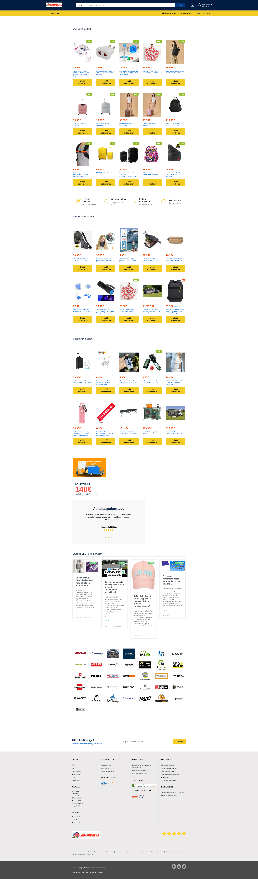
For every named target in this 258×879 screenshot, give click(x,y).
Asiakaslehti (75, 780)
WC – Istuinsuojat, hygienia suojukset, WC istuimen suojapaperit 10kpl (104, 382)
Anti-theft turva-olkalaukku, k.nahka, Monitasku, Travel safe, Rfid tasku (175, 174)
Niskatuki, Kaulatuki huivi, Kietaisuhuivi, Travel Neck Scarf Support (105, 260)
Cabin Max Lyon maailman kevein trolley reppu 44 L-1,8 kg (82, 381)
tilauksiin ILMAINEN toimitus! (86, 494)
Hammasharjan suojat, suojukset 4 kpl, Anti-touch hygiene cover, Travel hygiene (128, 72)
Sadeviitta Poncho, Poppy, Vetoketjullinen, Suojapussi (150, 71)
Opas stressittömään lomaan (170, 774)
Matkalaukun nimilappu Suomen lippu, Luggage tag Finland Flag (128, 381)
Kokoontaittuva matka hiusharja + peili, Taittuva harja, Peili (152, 381)
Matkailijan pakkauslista (139, 770)
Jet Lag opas (165, 777)
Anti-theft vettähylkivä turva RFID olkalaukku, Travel (81, 259)
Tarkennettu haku (100, 868)
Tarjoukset (90, 854)
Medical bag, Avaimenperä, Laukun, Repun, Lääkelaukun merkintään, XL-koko (104, 433)
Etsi (180, 5)
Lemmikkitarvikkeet (148, 852)
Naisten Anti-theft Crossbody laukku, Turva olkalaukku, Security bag (174, 382)
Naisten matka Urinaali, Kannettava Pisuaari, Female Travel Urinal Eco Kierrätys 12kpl (81, 73)
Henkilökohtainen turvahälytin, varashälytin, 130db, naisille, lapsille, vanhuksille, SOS (82, 433)
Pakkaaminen (179, 852)
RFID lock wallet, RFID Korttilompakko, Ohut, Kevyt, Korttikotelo (151, 260)
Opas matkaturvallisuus (168, 771)
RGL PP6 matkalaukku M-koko (105, 173)
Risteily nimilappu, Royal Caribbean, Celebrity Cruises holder (127, 260)
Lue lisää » (79, 612)
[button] (78, 63)
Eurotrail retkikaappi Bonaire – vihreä (151, 432)
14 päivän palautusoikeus (169, 795)
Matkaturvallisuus (104, 852)
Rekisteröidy (206, 6)
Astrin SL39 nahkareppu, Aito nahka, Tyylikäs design (174, 124)
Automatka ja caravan (79, 852)
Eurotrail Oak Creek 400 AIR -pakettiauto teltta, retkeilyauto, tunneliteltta (151, 311)
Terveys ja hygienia (79, 854)
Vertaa (87, 63)
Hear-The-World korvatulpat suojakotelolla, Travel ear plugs (82, 310)
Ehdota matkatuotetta (107, 771)
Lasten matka (136, 852)
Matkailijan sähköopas (139, 773)
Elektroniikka (92, 852)
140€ (83, 489)
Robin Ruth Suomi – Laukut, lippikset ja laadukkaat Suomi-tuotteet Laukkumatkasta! (143, 601)
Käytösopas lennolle (167, 765)
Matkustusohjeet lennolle (169, 768)
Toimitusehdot (76, 774)
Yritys (73, 765)
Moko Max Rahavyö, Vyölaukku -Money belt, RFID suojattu (175, 259)
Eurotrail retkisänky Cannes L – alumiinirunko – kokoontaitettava (128, 432)
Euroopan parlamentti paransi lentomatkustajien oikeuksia (172, 580)
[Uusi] (82, 52)
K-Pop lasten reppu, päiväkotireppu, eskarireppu (150, 173)
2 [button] (108, 537)
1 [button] (105, 537)
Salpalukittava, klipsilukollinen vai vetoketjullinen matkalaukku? (84, 582)
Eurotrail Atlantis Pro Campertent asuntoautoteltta (174, 432)
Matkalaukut (169, 852)
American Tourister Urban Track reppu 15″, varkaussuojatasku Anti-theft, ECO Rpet (175, 311)
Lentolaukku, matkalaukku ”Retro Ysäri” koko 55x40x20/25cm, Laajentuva (127, 174)
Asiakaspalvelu (106, 765)
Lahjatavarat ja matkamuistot (121, 852)
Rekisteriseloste (76, 771)
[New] (152, 362)
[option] (108, 521)
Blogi (198, 13)
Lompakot (160, 852)
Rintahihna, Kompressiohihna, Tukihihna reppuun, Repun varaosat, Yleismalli (81, 174)
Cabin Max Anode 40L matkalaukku (79, 124)
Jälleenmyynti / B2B (107, 768)
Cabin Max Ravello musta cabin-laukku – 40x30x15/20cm (175, 71)
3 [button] (111, 537)
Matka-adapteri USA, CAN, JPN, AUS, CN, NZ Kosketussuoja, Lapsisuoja (105, 72)
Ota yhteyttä (207, 13)
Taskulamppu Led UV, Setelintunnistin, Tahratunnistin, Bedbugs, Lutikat (105, 311)
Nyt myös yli (82, 483)
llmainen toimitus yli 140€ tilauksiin (172, 792)
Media (73, 777)
